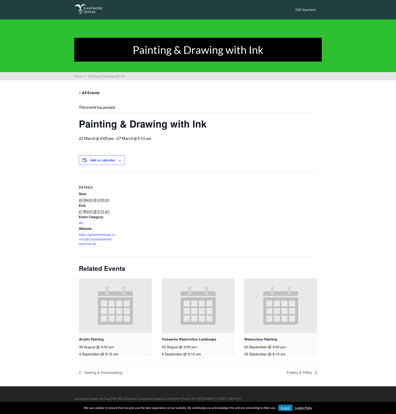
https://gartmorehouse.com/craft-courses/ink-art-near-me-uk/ (97, 239)
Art (81, 223)
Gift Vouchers (305, 10)
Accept (285, 408)
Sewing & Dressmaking (102, 372)
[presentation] (115, 306)
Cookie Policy (303, 408)
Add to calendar (102, 160)
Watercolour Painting (260, 339)
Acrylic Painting (91, 339)
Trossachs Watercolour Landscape (189, 339)
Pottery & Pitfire (300, 372)
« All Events (89, 92)
